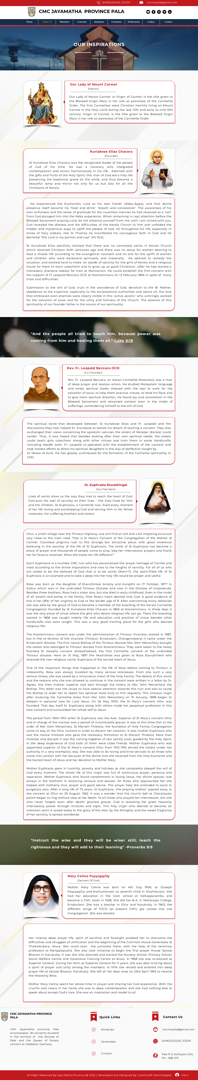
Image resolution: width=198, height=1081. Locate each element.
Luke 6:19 (123, 340)
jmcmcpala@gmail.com (162, 2)
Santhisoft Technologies (155, 1075)
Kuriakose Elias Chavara (111, 151)
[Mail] (98, 3)
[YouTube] (148, 12)
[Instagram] (159, 12)
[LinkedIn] (170, 12)
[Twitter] (164, 12)
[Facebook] (153, 12)
